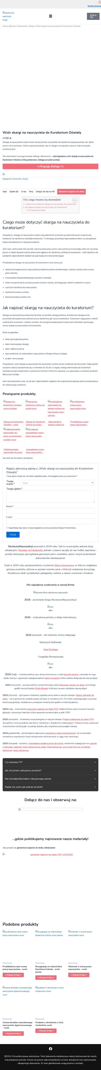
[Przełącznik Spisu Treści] (74, 200)
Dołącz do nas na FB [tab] (45, 191)
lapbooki (18, 747)
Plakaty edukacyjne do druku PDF (78, 719)
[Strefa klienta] (99, 2)
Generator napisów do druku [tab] (71, 191)
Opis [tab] (5, 191)
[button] (50, 16)
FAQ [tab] (31, 191)
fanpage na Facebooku (31, 550)
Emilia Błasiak (41, 688)
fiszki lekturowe (54, 747)
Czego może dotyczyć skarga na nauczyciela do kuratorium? (51, 204)
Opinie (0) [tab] (13, 191)
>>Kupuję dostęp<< (13, 975)
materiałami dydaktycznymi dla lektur (46, 743)
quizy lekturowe (21, 750)
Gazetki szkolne (71, 674)
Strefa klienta (94, 6)
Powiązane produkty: (37, 210)
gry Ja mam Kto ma (71, 747)
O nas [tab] (23, 191)
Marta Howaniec (52, 678)
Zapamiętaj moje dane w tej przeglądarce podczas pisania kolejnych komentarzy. (42, 528)
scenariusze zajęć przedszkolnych (60, 733)
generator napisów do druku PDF (43, 709)
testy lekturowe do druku (34, 747)
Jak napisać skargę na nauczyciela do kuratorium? (46, 207)
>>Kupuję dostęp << (50, 166)
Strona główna (9, 26)
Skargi (31, 26)
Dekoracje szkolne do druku (72, 685)
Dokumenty (22, 26)
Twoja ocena (10, 482)
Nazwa (10, 506)
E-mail (9, 517)
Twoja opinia (14, 489)
